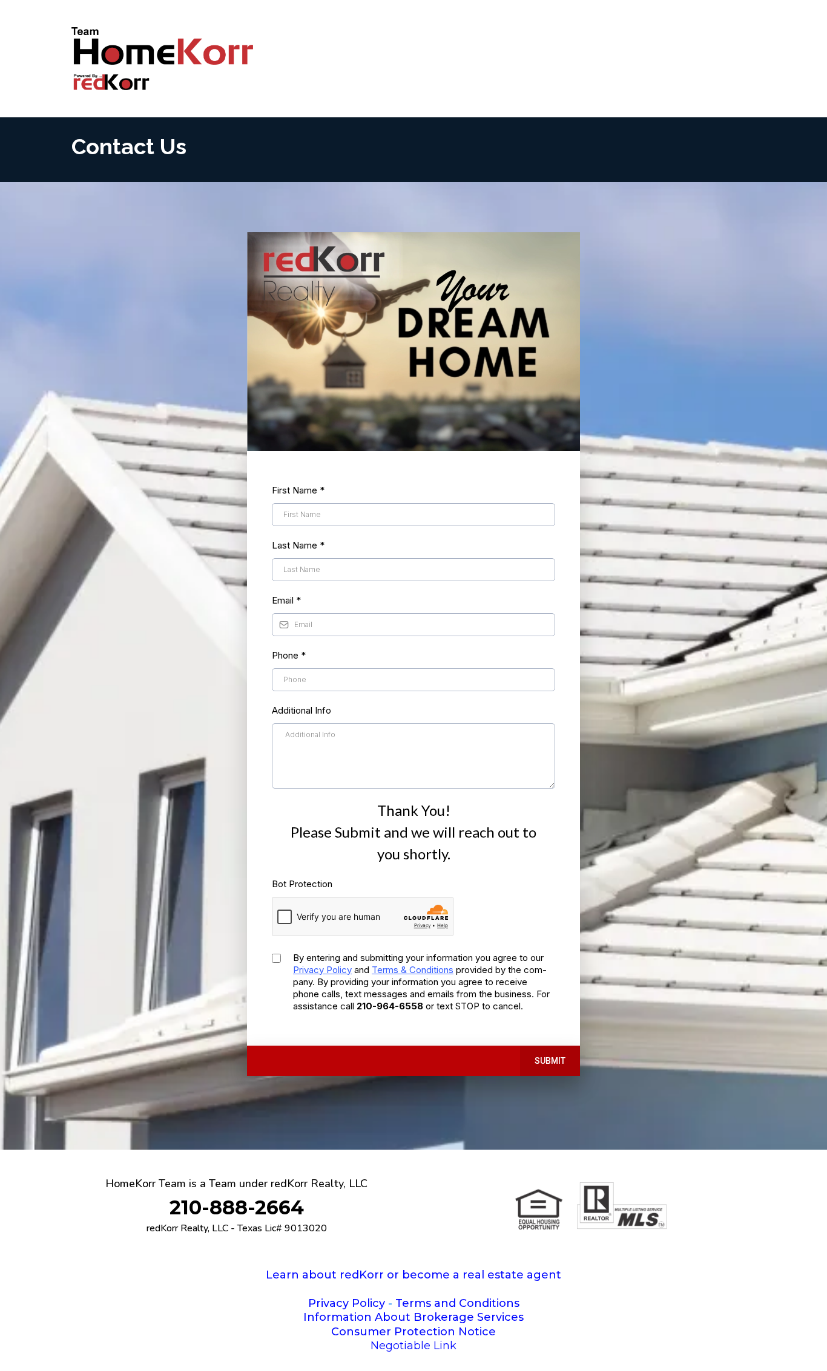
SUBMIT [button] (550, 1061)
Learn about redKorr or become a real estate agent (413, 1274)
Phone (289, 655)
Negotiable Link (413, 1345)
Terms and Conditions (457, 1303)
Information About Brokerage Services (413, 1317)
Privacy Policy (322, 969)
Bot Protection (302, 884)
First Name (298, 490)
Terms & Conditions (412, 969)
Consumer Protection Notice (413, 1331)
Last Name (298, 545)
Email (286, 600)
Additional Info (301, 710)
